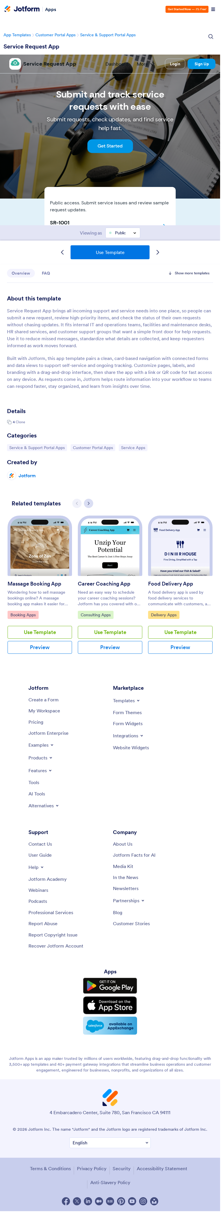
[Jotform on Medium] (99, 1201)
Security (122, 1168)
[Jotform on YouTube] (132, 1201)
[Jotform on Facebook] (66, 1201)
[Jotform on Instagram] (143, 1201)
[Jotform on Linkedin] (88, 1201)
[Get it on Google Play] (110, 986)
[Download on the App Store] (110, 1005)
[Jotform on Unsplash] (154, 1201)
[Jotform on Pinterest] (121, 1201)
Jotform (27, 475)
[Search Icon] (211, 36)
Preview (40, 647)
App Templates (17, 34)
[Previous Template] (62, 252)
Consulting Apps (95, 614)
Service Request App (31, 46)
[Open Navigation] (213, 9)
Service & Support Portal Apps (108, 34)
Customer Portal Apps (55, 34)
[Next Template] (158, 252)
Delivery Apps (165, 614)
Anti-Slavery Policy (110, 1182)
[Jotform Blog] (110, 1201)
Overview (21, 273)
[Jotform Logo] (22, 9)
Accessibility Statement (162, 1168)
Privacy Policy (92, 1168)
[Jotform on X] (77, 1201)
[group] (40, 589)
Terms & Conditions (50, 1168)
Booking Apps (24, 614)
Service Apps (134, 447)
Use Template (110, 252)
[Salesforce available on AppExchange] (110, 1026)
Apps (50, 9)
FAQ (46, 273)
